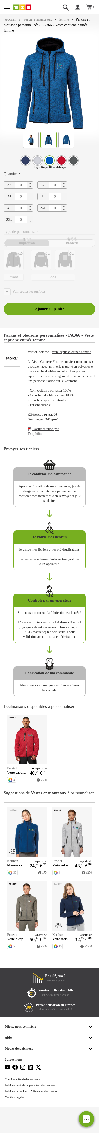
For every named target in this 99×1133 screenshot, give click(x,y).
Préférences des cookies (43, 1091)
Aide (8, 1037)
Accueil (10, 19)
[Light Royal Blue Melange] (49, 160)
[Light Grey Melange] (37, 160)
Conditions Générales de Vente (22, 1079)
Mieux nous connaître (20, 1026)
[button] (86, 1119)
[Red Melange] (61, 160)
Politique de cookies (16, 1091)
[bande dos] (41, 260)
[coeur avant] (14, 260)
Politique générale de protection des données (30, 1085)
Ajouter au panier (49, 309)
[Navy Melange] (25, 160)
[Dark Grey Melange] (73, 160)
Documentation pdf (45, 429)
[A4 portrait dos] (65, 260)
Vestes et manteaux (37, 19)
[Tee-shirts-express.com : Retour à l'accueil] (27, 7)
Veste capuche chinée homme (71, 352)
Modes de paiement (19, 1048)
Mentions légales (14, 1097)
